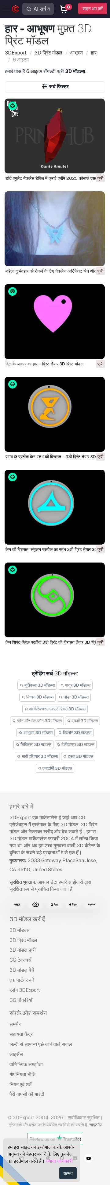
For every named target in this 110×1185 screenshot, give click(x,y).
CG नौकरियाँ (20, 1000)
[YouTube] (88, 1159)
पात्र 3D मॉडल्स (77, 685)
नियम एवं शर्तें (20, 1084)
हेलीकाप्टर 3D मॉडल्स (77, 744)
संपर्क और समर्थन (28, 1013)
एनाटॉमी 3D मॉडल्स (57, 768)
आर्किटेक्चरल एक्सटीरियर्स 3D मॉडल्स (57, 709)
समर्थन (15, 1024)
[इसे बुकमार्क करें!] (95, 165)
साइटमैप (95, 1124)
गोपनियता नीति (22, 1074)
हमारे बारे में (21, 806)
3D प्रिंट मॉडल (23, 940)
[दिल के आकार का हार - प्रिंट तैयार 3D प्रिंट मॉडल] (55, 321)
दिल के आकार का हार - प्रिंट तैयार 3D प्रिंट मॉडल (44, 364)
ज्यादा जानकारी (59, 1161)
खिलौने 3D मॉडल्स (76, 732)
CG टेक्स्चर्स (20, 960)
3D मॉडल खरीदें (27, 919)
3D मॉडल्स (19, 930)
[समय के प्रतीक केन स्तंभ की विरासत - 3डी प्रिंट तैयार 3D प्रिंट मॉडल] (55, 414)
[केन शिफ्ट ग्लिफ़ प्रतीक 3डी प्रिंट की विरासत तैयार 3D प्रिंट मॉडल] (55, 600)
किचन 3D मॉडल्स (39, 697)
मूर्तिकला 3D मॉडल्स (39, 685)
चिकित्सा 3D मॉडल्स (35, 744)
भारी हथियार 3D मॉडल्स (39, 756)
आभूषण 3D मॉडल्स (38, 732)
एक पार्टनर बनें (21, 980)
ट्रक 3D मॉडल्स (80, 756)
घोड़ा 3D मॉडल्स (76, 697)
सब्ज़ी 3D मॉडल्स (84, 720)
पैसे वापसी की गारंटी (26, 1094)
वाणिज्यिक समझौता (26, 1064)
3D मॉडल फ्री (22, 950)
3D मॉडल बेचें (21, 970)
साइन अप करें (92, 8)
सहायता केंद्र (21, 1034)
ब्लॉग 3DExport (24, 990)
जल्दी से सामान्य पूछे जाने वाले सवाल (40, 1044)
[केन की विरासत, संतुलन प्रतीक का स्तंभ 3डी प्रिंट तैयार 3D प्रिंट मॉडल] (55, 507)
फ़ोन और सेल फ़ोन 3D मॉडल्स (39, 720)
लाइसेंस (16, 1054)
